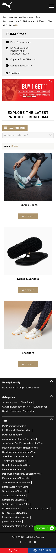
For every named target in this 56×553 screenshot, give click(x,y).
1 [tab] (23, 97)
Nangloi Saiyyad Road (28, 387)
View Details (28, 216)
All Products (8, 25)
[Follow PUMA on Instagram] (30, 542)
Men (6, 146)
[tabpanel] (28, 88)
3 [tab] (32, 97)
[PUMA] (7, 6)
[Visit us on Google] (25, 542)
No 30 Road (8, 387)
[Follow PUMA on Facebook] (21, 542)
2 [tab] (28, 97)
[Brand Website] (35, 542)
